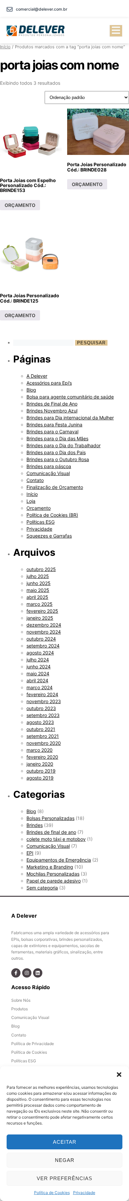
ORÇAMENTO (20, 205)
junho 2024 (38, 666)
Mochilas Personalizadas (52, 874)
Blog (31, 390)
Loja (30, 501)
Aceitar (64, 1142)
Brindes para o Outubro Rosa (57, 459)
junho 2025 (38, 583)
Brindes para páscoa (48, 466)
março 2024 (39, 687)
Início (5, 46)
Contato (35, 480)
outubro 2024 (41, 639)
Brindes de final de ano (51, 832)
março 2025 (39, 604)
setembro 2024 (43, 646)
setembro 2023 (43, 715)
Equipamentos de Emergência (58, 860)
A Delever (36, 376)
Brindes (34, 825)
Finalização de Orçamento (54, 487)
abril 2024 (37, 680)
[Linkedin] (37, 973)
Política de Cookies (52, 1192)
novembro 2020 (43, 743)
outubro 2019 (41, 771)
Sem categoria (42, 887)
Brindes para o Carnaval (52, 431)
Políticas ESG (40, 522)
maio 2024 (37, 673)
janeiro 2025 (39, 618)
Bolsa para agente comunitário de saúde (70, 397)
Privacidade (84, 1192)
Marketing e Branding (49, 867)
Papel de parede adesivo (53, 881)
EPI (29, 853)
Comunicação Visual (48, 473)
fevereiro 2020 (42, 757)
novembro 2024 (43, 632)
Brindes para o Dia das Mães (57, 438)
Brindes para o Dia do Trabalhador (63, 445)
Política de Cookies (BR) (52, 515)
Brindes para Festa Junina (54, 424)
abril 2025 (37, 597)
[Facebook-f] (16, 973)
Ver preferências (64, 1178)
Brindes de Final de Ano (51, 404)
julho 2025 (37, 576)
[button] (119, 1074)
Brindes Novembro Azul (51, 410)
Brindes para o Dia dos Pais (56, 452)
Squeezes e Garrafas (49, 536)
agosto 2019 (40, 778)
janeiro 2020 (39, 764)
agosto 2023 (40, 722)
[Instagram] (26, 973)
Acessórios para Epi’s (49, 383)
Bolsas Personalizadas (50, 818)
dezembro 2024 (43, 625)
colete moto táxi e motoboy (56, 839)
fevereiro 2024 (42, 694)
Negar (64, 1160)
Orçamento (38, 508)
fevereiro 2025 (42, 611)
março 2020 (39, 750)
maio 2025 (37, 590)
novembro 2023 (43, 701)
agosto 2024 (40, 652)
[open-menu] (115, 31)
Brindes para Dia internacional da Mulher (70, 417)
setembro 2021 (42, 736)
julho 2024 (37, 659)
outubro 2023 (41, 708)
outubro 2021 (40, 729)
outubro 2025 (41, 569)
